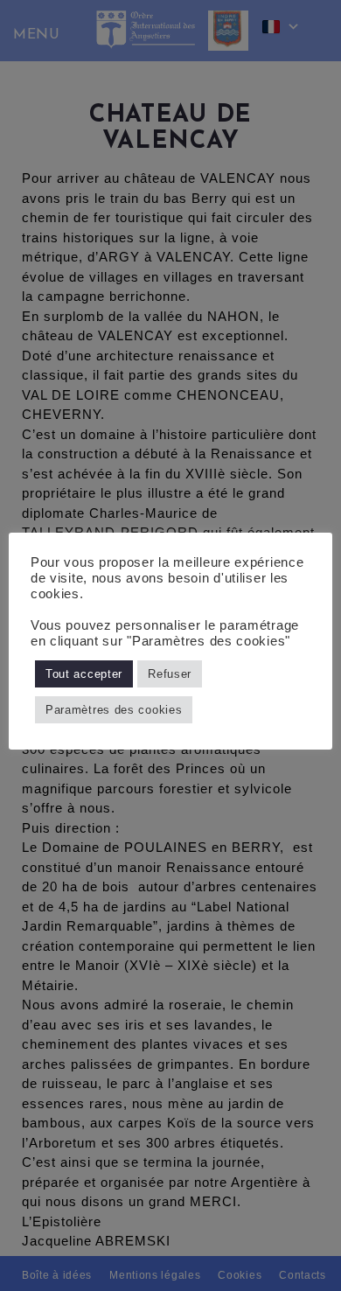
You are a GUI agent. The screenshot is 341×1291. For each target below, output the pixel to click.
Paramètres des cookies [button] (113, 709)
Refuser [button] (169, 673)
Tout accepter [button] (83, 673)
